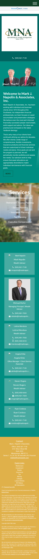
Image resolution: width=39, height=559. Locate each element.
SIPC (29, 528)
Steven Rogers (19, 385)
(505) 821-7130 (21, 58)
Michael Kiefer (19, 303)
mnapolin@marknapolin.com (20, 270)
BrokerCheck (5, 492)
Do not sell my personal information (14, 520)
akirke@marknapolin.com (20, 371)
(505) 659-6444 (21, 392)
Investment (19, 468)
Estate (19, 470)
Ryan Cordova (19, 412)
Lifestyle (19, 479)
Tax (19, 474)
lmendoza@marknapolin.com (20, 344)
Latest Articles (19, 481)
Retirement (19, 466)
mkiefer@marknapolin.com (20, 316)
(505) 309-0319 (20, 341)
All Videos (19, 483)
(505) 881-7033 (21, 313)
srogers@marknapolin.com (20, 399)
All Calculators (19, 485)
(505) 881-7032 (21, 337)
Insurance (19, 472)
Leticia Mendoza (19, 330)
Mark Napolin (19, 259)
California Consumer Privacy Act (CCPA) (23, 516)
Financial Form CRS (9, 487)
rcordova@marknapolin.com (20, 423)
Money (19, 476)
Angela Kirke (19, 358)
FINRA (25, 528)
